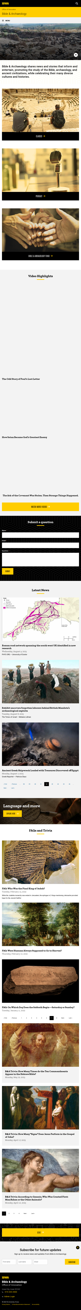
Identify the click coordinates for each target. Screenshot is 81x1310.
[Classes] (40, 110)
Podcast (39, 195)
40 (35, 784)
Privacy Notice (6, 1304)
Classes (39, 136)
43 (53, 784)
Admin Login (9, 1296)
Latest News (40, 590)
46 (70, 784)
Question (5, 551)
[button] (77, 3)
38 (24, 784)
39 (30, 784)
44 (58, 784)
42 (47, 784)
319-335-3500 (10, 1292)
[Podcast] (40, 170)
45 (64, 784)
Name (4, 530)
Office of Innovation (9, 9)
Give (39, 1232)
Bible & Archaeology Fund (39, 255)
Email (4, 541)
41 (41, 784)
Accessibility (35, 1304)
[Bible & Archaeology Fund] (40, 230)
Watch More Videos (39, 506)
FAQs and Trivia (40, 830)
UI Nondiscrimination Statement (21, 1304)
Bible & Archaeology (14, 13)
